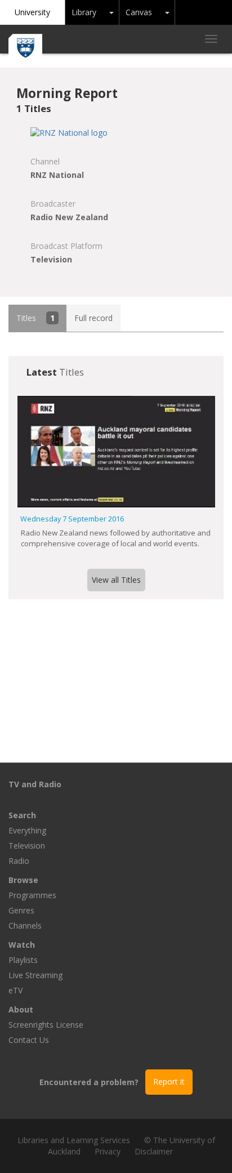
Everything (27, 830)
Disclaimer (154, 1151)
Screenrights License (45, 1024)
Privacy (108, 1151)
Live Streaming (35, 975)
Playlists (23, 960)
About (20, 1009)
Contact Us (28, 1039)
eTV (15, 990)
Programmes (32, 895)
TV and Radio (34, 784)
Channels (25, 925)
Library (84, 12)
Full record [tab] (93, 318)
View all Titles (116, 579)
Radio (18, 860)
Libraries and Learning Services (73, 1140)
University (32, 12)
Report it (169, 1081)
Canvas (139, 12)
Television (26, 845)
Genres (21, 910)
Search (22, 815)
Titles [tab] (35, 318)
